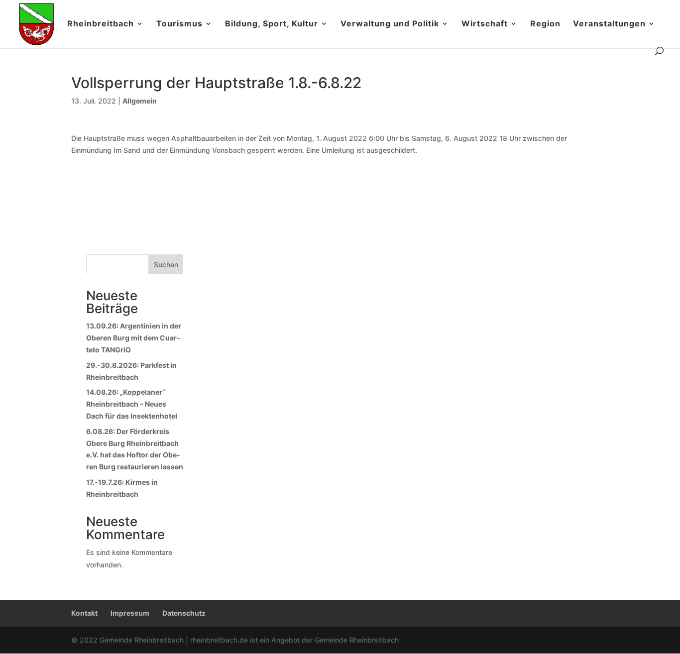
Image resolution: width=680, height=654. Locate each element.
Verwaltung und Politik (389, 24)
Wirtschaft (484, 24)
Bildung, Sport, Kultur (271, 24)
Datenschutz (184, 613)
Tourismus (179, 24)
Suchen (166, 264)
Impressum (130, 613)
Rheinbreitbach (100, 24)
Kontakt (84, 613)
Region (545, 24)
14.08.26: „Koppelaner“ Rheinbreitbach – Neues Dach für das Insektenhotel (131, 404)
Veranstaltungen (609, 24)
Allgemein (139, 101)
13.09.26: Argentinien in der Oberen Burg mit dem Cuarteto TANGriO (133, 338)
